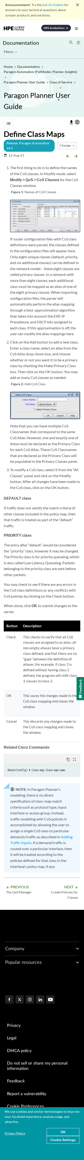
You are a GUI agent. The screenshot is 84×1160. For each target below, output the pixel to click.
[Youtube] (50, 1000)
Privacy (14, 1026)
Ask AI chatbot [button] (52, 5)
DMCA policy (19, 1051)
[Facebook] (9, 1000)
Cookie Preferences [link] (25, 1106)
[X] (19, 1000)
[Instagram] (30, 1000)
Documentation (21, 43)
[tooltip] (71, 122)
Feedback (16, 1081)
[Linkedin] (40, 1000)
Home (8, 67)
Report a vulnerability (26, 1094)
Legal (11, 1038)
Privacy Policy (15, 1133)
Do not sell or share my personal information (37, 1066)
